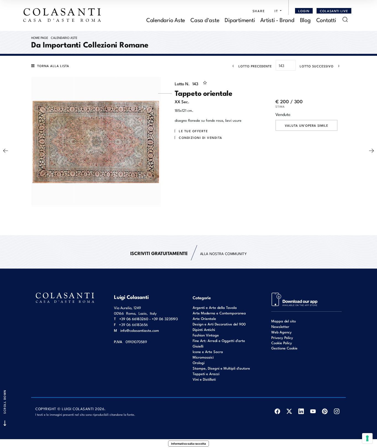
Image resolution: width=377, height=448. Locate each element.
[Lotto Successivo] (371, 150)
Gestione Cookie (284, 348)
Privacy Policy (282, 337)
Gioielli (198, 346)
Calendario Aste (165, 19)
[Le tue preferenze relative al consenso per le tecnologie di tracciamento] (367, 438)
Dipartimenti (240, 19)
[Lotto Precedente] (5, 150)
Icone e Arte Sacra (208, 351)
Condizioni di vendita (200, 137)
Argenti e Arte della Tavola (215, 307)
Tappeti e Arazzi (206, 373)
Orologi (199, 362)
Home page (39, 37)
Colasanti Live (334, 11)
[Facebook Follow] (277, 411)
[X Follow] (289, 411)
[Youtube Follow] (313, 411)
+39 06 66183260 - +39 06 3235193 (148, 318)
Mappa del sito (283, 321)
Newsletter (280, 326)
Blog (305, 19)
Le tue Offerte (193, 131)
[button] (277, 10)
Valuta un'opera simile (306, 125)
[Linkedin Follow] (301, 411)
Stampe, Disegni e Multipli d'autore (221, 368)
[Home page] (62, 14)
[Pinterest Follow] (325, 411)
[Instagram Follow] (336, 411)
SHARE (259, 11)
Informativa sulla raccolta (188, 443)
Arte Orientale (204, 318)
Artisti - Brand (277, 19)
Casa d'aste (204, 19)
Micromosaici (203, 357)
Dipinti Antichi (204, 329)
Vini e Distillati (204, 379)
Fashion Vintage (206, 335)
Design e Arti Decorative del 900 (219, 324)
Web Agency (281, 332)
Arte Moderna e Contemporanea (219, 313)
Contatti (326, 19)
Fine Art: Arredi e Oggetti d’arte (219, 340)
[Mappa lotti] (294, 298)
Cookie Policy (281, 342)
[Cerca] (345, 19)
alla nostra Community (188, 253)
